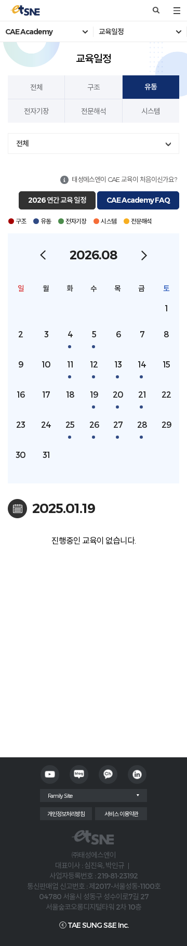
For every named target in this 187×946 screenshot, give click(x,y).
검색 (155, 10)
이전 (43, 255)
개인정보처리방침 (66, 813)
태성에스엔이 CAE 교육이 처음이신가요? (124, 179)
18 (70, 394)
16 (20, 394)
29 (166, 424)
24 (46, 424)
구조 (93, 87)
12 (94, 364)
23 (20, 424)
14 (142, 364)
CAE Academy (28, 31)
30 (20, 454)
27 (118, 424)
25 (69, 424)
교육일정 (111, 31)
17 (46, 394)
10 (46, 364)
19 (94, 394)
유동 (150, 86)
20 (118, 394)
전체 (36, 87)
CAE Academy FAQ (138, 200)
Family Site (60, 795)
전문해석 (93, 111)
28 (142, 424)
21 (142, 394)
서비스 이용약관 (121, 813)
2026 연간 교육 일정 (57, 200)
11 (70, 364)
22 (166, 394)
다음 (144, 255)
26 (94, 424)
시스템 (150, 111)
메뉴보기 (176, 10)
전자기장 (36, 111)
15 (166, 364)
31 (46, 454)
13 (118, 364)
